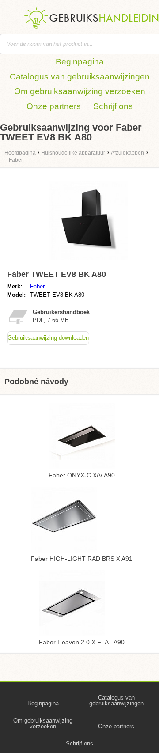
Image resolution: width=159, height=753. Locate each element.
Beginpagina (80, 61)
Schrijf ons (113, 106)
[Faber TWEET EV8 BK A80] (88, 262)
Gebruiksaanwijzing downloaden (48, 337)
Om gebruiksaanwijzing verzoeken (79, 91)
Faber (37, 286)
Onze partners (53, 106)
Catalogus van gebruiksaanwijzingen (80, 76)
